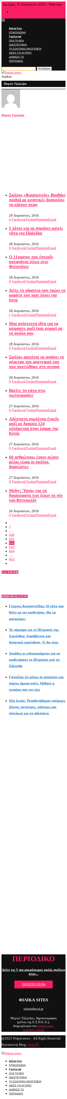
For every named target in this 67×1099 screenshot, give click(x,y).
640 (12, 535)
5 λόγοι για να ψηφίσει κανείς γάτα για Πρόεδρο (36, 230)
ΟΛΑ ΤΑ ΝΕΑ (16, 40)
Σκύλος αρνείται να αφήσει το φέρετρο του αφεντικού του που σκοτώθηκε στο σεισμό (36, 362)
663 (12, 559)
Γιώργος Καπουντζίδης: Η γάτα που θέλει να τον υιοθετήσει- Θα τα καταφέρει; (36, 612)
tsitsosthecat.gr (34, 1009)
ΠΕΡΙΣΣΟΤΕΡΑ (33, 984)
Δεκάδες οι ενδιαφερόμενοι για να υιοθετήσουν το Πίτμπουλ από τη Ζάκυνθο (34, 659)
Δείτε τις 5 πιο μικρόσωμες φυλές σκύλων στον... (33, 972)
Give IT (33, 1045)
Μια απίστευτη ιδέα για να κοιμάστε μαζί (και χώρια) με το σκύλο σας (36, 328)
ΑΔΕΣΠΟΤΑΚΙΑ (18, 44)
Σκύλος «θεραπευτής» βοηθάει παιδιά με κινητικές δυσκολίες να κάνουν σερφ (37, 200)
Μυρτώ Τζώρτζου (12, 115)
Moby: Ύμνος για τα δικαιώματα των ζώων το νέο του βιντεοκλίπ (36, 495)
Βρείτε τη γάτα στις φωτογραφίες (27, 392)
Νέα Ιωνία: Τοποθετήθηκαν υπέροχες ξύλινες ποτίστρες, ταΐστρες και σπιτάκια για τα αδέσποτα (37, 707)
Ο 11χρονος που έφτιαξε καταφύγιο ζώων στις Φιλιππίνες (31, 262)
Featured (15, 36)
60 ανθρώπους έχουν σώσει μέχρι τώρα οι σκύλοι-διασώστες (34, 462)
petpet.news (46, 1026)
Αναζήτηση (44, 68)
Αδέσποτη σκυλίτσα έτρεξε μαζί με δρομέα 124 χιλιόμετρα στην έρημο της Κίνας (34, 426)
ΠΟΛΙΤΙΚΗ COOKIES (33, 1030)
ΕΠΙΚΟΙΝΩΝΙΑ (17, 32)
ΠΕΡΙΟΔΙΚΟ (16, 61)
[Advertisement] (33, 155)
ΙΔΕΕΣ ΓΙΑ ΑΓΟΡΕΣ (20, 52)
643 (12, 547)
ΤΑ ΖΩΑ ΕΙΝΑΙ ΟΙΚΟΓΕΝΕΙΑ (25, 48)
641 (12, 539)
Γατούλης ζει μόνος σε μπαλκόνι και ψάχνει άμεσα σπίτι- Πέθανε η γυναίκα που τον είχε (36, 683)
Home (13, 12)
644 (12, 551)
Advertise (15, 28)
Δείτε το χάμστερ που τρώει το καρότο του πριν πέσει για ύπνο (37, 295)
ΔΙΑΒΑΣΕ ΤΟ (16, 57)
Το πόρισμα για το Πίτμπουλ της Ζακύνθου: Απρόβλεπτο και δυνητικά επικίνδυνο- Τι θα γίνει (34, 636)
